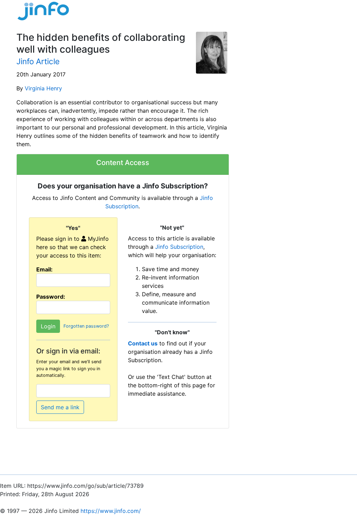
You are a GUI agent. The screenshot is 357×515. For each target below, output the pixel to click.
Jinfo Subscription (179, 246)
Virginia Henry (43, 88)
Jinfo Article (38, 61)
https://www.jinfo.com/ (111, 510)
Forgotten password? (86, 326)
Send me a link (60, 407)
